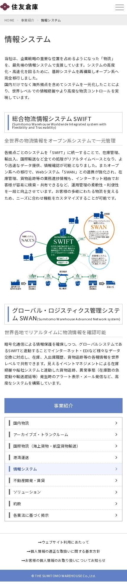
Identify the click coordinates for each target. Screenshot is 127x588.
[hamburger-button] (119, 7)
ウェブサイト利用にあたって (65, 541)
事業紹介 (28, 20)
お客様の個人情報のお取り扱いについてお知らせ (65, 560)
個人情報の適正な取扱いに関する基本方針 (65, 551)
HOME (9, 20)
